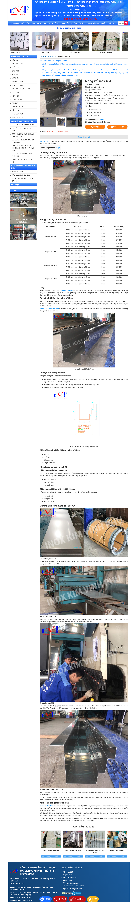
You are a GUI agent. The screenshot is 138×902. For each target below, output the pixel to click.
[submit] (126, 23)
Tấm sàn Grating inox (70, 883)
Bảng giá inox (93, 23)
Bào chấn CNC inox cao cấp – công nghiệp (23, 135)
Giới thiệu (25, 23)
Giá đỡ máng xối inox (117, 850)
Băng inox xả (17, 117)
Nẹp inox (15, 96)
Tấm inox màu (17, 64)
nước (48, 141)
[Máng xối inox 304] (61, 98)
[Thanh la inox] (47, 41)
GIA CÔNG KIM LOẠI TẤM (22, 121)
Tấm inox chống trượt (21, 89)
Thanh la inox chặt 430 (73, 850)
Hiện (58, 148)
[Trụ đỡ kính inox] (107, 41)
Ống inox (15, 71)
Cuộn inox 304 (68, 875)
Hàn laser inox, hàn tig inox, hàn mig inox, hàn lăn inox (23, 148)
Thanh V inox (77, 52)
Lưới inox (16, 92)
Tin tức (103, 23)
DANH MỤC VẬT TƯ (19, 56)
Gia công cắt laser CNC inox (22, 129)
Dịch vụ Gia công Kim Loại (72, 889)
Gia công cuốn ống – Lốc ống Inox (22, 155)
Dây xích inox (17, 107)
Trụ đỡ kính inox (107, 52)
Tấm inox (15, 60)
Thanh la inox (47, 52)
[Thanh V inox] (77, 41)
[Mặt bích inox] (17, 41)
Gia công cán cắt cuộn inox (23, 125)
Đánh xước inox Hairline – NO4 (23, 161)
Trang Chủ (15, 23)
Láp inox (15, 78)
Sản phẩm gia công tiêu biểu (73, 23)
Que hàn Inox (17, 100)
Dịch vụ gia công (51, 23)
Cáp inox (15, 110)
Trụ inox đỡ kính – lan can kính (73, 886)
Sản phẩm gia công (62, 131)
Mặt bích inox (17, 52)
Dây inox (15, 103)
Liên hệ (112, 23)
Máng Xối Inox (68, 880)
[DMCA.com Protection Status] (67, 893)
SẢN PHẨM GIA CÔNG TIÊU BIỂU (23, 166)
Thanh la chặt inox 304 (51, 850)
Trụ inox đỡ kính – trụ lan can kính (23, 180)
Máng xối (43, 141)
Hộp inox (15, 75)
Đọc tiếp (56, 856)
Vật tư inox (36, 23)
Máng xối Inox (18, 172)
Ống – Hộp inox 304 (70, 878)
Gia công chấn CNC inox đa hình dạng (23, 141)
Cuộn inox (16, 67)
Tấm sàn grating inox (21, 175)
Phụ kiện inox (17, 114)
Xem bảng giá (46, 856)
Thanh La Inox (18, 82)
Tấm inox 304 (68, 872)
